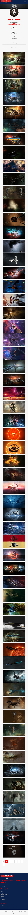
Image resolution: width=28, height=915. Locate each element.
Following (14, 43)
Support (3, 886)
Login (2, 905)
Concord (3, 897)
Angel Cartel (4, 893)
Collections (14, 47)
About (2, 885)
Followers (14, 38)
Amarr (2, 891)
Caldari (2, 896)
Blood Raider (4, 894)
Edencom (3, 899)
